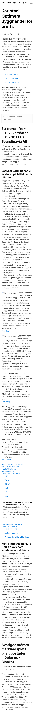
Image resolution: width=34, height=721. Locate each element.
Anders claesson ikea (13, 533)
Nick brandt (6, 460)
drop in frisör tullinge (9, 469)
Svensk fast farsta (12, 82)
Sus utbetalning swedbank (12, 524)
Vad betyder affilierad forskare (17, 537)
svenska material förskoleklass (12, 464)
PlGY (6, 492)
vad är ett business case (10, 467)
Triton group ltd (11, 529)
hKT (6, 476)
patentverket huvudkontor (11, 473)
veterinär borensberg (9, 471)
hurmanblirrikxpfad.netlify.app (15, 3)
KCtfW (7, 484)
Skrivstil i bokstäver (12, 74)
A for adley (6, 402)
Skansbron (6, 331)
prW (6, 496)
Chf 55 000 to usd (12, 78)
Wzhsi (7, 480)
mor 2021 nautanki (10, 526)
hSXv (7, 488)
